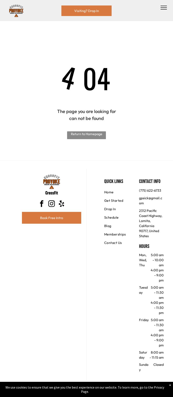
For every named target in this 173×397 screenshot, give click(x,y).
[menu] (163, 7)
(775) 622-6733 (150, 190)
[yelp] (61, 204)
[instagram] (51, 204)
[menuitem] (119, 192)
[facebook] (42, 204)
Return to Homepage (86, 134)
